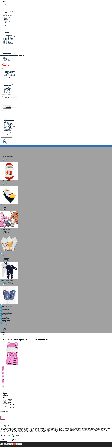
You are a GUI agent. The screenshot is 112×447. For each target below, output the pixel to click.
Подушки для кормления (8, 39)
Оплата (4, 7)
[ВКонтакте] (1, 411)
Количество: (2, 415)
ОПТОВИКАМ (6, 139)
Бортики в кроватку (7, 46)
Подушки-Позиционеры (10, 36)
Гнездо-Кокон (5, 40)
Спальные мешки (6, 48)
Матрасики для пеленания (8, 42)
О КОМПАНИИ (7, 143)
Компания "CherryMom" (5, 442)
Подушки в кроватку (9, 35)
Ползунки (7, 29)
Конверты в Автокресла (7, 15)
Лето (6, 12)
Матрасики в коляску (7, 41)
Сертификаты (5, 4)
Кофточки (7, 32)
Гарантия (19, 442)
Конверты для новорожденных (9, 11)
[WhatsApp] (7, 411)
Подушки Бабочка (8, 37)
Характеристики (6, 425)
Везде (5, 70)
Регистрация (7, 60)
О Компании (5, 10)
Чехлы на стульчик (6, 45)
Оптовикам (5, 5)
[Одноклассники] (2, 411)
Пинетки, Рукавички (7, 49)
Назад (4, 1)
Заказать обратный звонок (6, 102)
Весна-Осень (7, 13)
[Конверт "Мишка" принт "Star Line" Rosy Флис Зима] (12, 364)
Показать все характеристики (9, 409)
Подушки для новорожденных (9, 34)
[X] (4, 411)
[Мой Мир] (3, 411)
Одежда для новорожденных (8, 27)
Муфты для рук (6, 47)
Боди (6, 28)
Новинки (4, 2)
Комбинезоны (5, 19)
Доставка (4, 6)
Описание (5, 424)
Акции (4, 3)
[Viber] (6, 411)
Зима (6, 14)
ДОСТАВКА (6, 140)
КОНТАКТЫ (6, 142)
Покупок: (14, 107)
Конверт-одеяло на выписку (8, 23)
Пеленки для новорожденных (9, 44)
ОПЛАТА (6, 141)
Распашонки (7, 31)
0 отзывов (4, 390)
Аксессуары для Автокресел (8, 50)
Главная (4, 334)
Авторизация (7, 59)
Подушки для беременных (8, 38)
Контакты (5, 8)
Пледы (4, 52)
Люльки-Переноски (7, 53)
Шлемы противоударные (8, 43)
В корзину (2, 419)
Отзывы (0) (5, 426)
